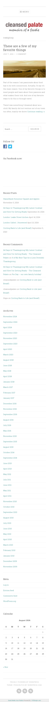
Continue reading (36, 111)
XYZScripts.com (36, 700)
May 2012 (7, 474)
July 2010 (7, 523)
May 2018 (7, 371)
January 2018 (8, 382)
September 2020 (10, 343)
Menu (25, 11)
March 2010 (8, 545)
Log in (6, 585)
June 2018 (7, 365)
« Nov (5, 667)
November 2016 (10, 409)
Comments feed (10, 596)
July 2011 (7, 479)
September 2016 (10, 414)
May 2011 (7, 490)
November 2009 (10, 566)
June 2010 (7, 528)
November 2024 (10, 316)
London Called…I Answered (15, 222)
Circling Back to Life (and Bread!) (17, 228)
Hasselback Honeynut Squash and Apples (21, 199)
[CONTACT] (30, 691)
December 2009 (10, 561)
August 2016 (8, 420)
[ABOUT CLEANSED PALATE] (18, 691)
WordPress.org (9, 601)
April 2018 (7, 376)
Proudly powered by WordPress (24, 682)
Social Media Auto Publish (16, 700)
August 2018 (8, 360)
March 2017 (8, 387)
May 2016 (7, 431)
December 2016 (10, 403)
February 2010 (9, 550)
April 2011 (7, 496)
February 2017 (9, 392)
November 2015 (10, 436)
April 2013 (7, 468)
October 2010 (8, 507)
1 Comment (21, 54)
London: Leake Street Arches (15, 217)
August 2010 (8, 517)
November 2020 (10, 338)
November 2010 (10, 501)
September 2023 (10, 333)
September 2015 (10, 441)
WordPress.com (35, 685)
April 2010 (7, 539)
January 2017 (8, 398)
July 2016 (7, 425)
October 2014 (8, 452)
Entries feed (8, 590)
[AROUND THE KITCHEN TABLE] (24, 691)
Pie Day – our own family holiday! (26, 274)
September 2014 (10, 458)
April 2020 (7, 349)
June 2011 (7, 485)
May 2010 (7, 534)
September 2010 (10, 512)
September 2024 (10, 322)
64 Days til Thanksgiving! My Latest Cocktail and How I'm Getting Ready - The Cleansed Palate (22, 254)
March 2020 (8, 354)
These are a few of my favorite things (20, 48)
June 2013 (7, 463)
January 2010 (8, 556)
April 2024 (7, 327)
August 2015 (8, 447)
